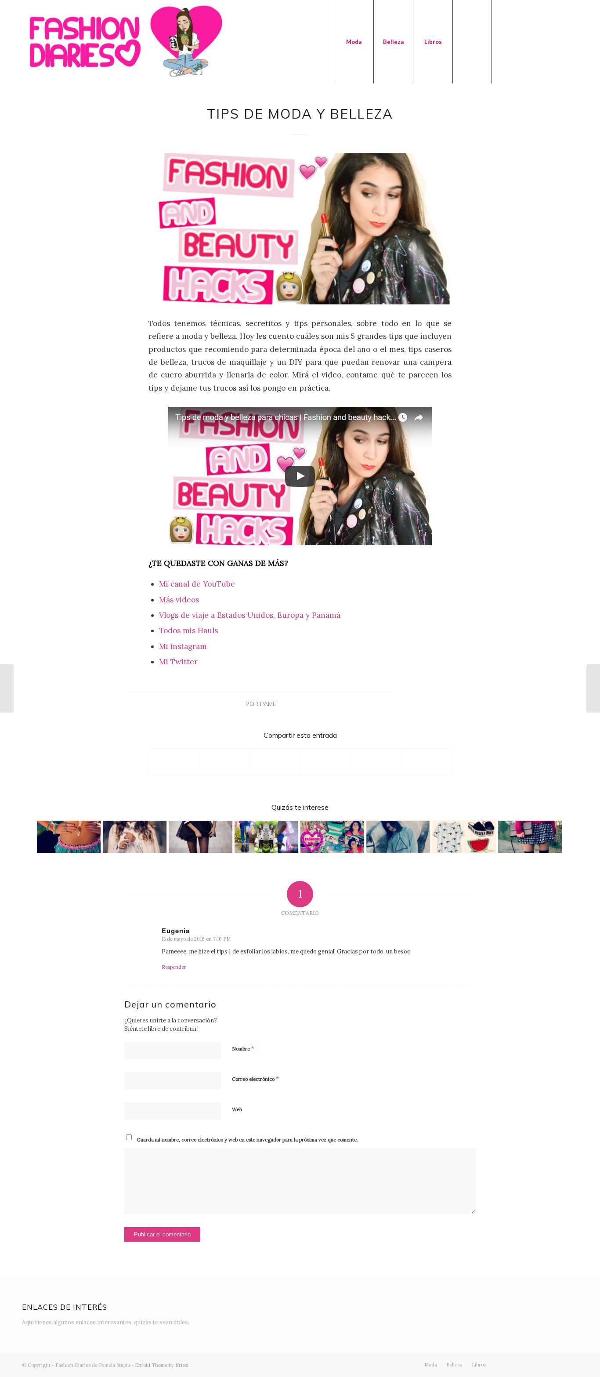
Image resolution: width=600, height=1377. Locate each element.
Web (237, 1109)
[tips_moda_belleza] (300, 228)
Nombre (243, 1048)
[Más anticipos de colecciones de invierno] (134, 836)
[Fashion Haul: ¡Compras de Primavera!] (332, 836)
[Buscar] (472, 41)
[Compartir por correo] (426, 762)
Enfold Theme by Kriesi (161, 1365)
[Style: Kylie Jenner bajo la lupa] (398, 836)
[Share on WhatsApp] (275, 762)
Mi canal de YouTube (197, 584)
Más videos (179, 600)
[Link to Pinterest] (571, 41)
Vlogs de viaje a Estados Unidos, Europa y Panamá (249, 615)
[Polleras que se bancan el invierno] (530, 836)
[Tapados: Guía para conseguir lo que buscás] (7, 688)
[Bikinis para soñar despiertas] (68, 836)
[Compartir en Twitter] (225, 762)
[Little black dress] (200, 836)
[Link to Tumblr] (558, 41)
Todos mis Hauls (188, 630)
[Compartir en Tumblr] (376, 762)
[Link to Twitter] (505, 41)
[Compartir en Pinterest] (325, 762)
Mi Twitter (178, 662)
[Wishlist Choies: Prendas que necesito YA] (464, 836)
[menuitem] (353, 41)
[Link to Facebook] (532, 41)
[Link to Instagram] (518, 41)
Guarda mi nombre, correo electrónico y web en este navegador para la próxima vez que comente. (247, 1140)
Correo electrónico (255, 1079)
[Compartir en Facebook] (174, 762)
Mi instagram (183, 646)
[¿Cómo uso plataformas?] (266, 836)
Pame (268, 703)
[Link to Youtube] (545, 41)
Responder (174, 967)
